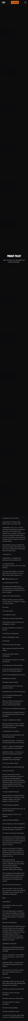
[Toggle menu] (25, 2)
